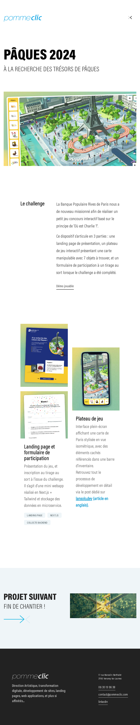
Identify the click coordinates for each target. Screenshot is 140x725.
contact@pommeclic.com (113, 694)
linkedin (103, 702)
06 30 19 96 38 (106, 687)
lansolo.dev (84, 499)
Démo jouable (65, 286)
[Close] (130, 17)
